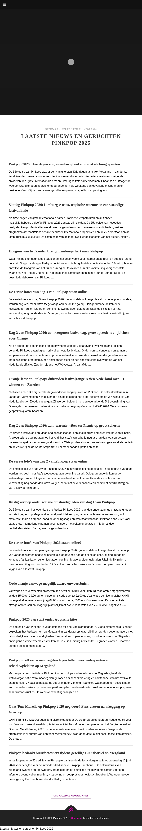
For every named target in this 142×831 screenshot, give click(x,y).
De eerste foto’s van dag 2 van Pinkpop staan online (48, 461)
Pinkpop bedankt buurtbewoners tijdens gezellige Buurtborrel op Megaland (67, 753)
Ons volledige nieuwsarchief (71, 796)
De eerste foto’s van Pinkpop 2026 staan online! (45, 542)
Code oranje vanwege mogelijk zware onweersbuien (48, 583)
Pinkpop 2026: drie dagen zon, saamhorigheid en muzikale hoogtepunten (64, 164)
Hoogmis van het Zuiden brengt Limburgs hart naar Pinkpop (56, 251)
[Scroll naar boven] (71, 810)
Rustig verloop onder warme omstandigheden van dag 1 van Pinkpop (62, 502)
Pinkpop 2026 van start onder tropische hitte (43, 619)
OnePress (76, 818)
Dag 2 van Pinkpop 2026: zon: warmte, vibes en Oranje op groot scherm (64, 425)
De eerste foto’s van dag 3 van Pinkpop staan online (48, 292)
